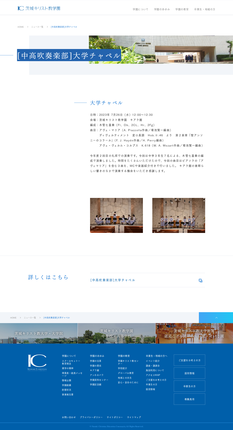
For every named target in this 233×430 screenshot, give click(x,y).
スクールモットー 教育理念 (72, 362)
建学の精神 (68, 368)
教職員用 (189, 399)
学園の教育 (182, 9)
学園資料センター (99, 379)
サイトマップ (134, 417)
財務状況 (66, 389)
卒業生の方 (151, 384)
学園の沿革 (95, 360)
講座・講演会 (153, 365)
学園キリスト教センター (128, 362)
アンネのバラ (97, 375)
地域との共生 (125, 377)
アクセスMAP (153, 375)
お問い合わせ (69, 417)
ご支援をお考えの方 (156, 379)
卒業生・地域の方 (204, 9)
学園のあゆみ (162, 9)
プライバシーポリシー (91, 417)
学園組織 (66, 385)
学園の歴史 (95, 365)
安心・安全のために (128, 382)
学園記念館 (95, 384)
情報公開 (66, 380)
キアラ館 (94, 370)
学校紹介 (122, 368)
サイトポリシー (115, 417)
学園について (141, 9)
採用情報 (150, 389)
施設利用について (155, 370)
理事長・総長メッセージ (72, 374)
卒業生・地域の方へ (156, 356)
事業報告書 (68, 394)
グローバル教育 (126, 373)
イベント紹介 (153, 360)
